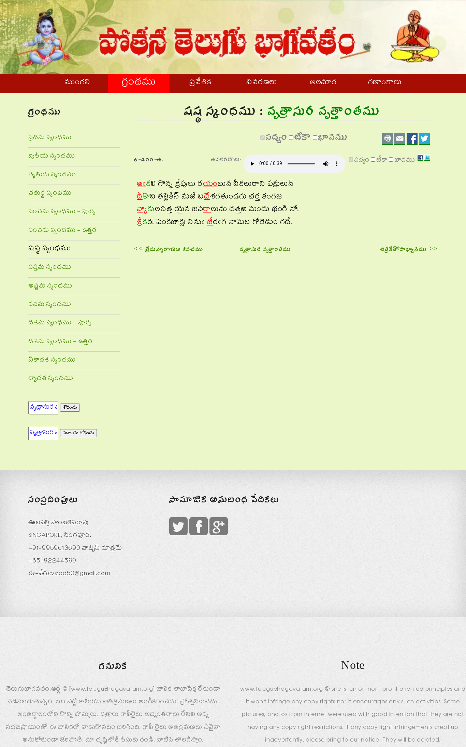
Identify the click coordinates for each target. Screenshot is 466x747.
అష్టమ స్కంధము (50, 286)
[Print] (387, 139)
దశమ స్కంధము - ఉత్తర (60, 342)
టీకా (302, 139)
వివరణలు (261, 83)
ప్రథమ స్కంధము (49, 138)
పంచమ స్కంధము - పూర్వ (62, 212)
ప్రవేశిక (200, 83)
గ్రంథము (139, 83)
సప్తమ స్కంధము (49, 268)
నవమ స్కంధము (49, 305)
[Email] (399, 139)
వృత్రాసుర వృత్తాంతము (265, 251)
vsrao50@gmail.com (81, 574)
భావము (333, 139)
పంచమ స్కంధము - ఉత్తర (62, 231)
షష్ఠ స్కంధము (49, 249)
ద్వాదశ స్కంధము (50, 379)
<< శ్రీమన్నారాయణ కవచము (169, 251)
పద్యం (277, 139)
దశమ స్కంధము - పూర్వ (59, 323)
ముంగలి (77, 83)
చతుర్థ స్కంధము (49, 194)
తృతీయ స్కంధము (52, 175)
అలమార (323, 83)
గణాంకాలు (385, 83)
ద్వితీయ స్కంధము (51, 156)
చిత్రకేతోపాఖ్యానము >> (409, 251)
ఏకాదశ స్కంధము (52, 360)
